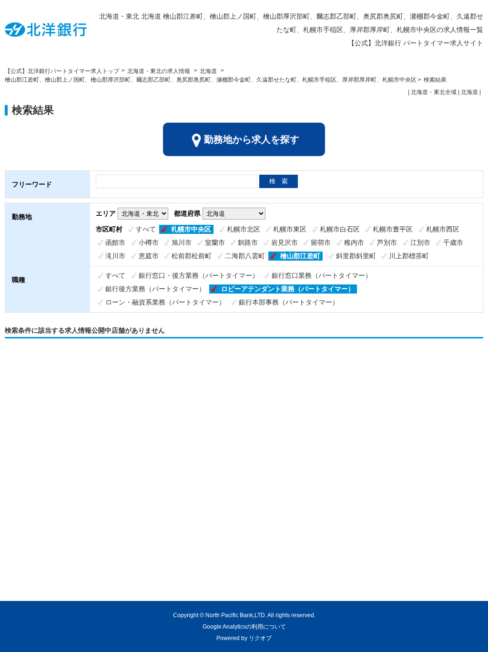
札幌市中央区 (191, 229)
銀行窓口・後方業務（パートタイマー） (199, 275)
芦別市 (387, 242)
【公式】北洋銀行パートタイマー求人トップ (62, 71)
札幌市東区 (289, 229)
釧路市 (248, 242)
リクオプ (260, 638)
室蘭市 (215, 242)
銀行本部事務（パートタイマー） (289, 302)
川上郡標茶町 (409, 256)
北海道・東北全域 (434, 92)
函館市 (115, 242)
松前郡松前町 (192, 256)
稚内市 (354, 242)
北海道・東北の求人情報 (159, 71)
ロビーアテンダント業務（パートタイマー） (288, 289)
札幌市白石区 (340, 229)
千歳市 (453, 242)
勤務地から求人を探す (251, 139)
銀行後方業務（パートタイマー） (155, 289)
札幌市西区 (442, 229)
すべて (146, 229)
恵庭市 (149, 256)
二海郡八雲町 (245, 256)
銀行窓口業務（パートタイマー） (322, 275)
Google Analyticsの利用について (244, 626)
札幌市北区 (243, 229)
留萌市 (321, 242)
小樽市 (149, 242)
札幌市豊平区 (393, 229)
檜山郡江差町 (300, 256)
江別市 (420, 242)
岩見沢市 (284, 242)
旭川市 (182, 242)
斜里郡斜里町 (356, 256)
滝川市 (115, 256)
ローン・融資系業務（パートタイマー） (165, 302)
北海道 (208, 71)
